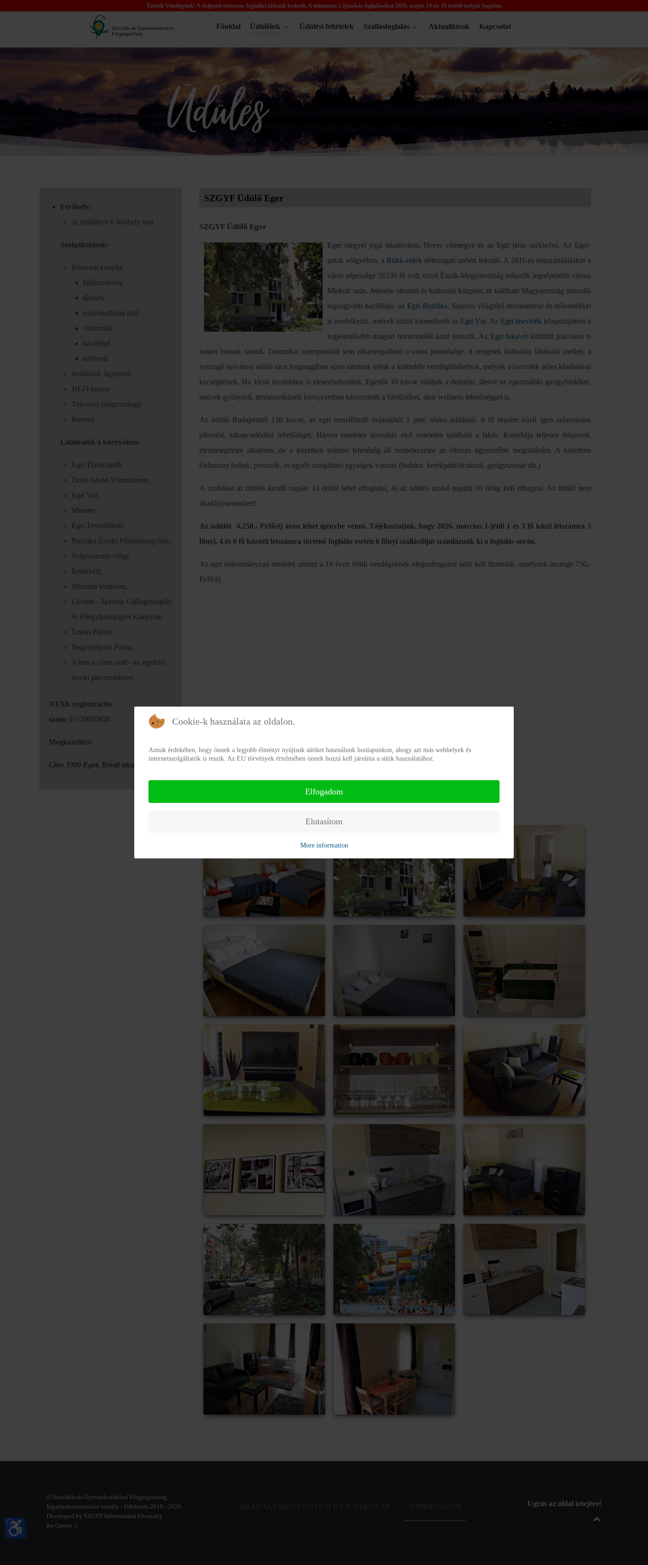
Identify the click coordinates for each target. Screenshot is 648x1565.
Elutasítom (324, 821)
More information (324, 845)
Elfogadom (324, 791)
